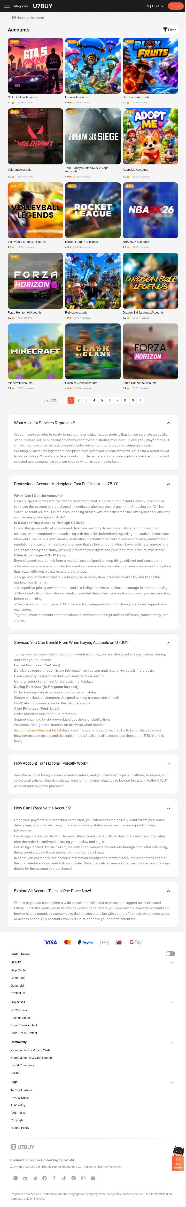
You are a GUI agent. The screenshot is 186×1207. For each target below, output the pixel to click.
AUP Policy (18, 1105)
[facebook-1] (44, 1178)
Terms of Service (21, 1090)
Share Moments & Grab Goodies (32, 1058)
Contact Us (18, 993)
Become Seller (20, 1018)
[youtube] (93, 1178)
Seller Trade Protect (24, 1033)
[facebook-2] (54, 1178)
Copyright (17, 1120)
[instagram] (83, 1178)
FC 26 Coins (19, 1010)
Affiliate (15, 1073)
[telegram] (35, 1178)
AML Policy (18, 1113)
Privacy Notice (20, 1097)
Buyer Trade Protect (24, 1025)
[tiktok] (64, 1178)
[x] (74, 1178)
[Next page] (140, 400)
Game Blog (18, 978)
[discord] (25, 1178)
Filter (172, 30)
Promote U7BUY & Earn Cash (30, 1050)
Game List (17, 985)
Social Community (23, 1065)
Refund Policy (20, 1128)
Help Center (19, 970)
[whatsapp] (15, 1178)
